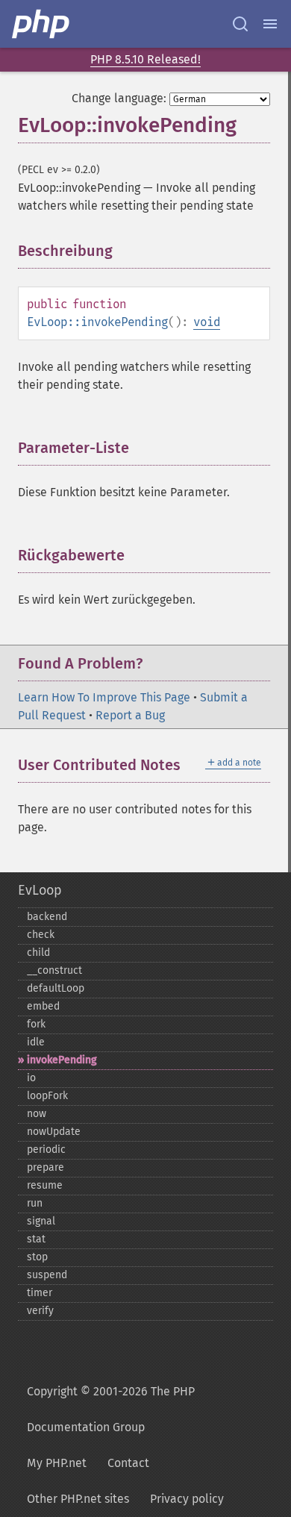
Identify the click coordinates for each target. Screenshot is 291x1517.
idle (36, 1042)
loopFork (47, 1095)
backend (47, 916)
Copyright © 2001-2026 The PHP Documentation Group (111, 1409)
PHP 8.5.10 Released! (145, 59)
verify (40, 1310)
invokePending (62, 1060)
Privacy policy (187, 1499)
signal (41, 1221)
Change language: (119, 98)
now (36, 1113)
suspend (47, 1275)
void (206, 322)
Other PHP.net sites (78, 1499)
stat (36, 1239)
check (40, 934)
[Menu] (270, 24)
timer (39, 1292)
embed (43, 1006)
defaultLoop (55, 988)
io (31, 1078)
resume (45, 1185)
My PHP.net (57, 1463)
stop (37, 1257)
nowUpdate (54, 1131)
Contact (128, 1463)
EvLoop (40, 890)
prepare (45, 1167)
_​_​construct (54, 970)
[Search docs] (240, 24)
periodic (46, 1149)
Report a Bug (130, 715)
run (35, 1203)
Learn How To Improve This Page (104, 697)
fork (36, 1024)
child (38, 952)
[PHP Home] (42, 24)
